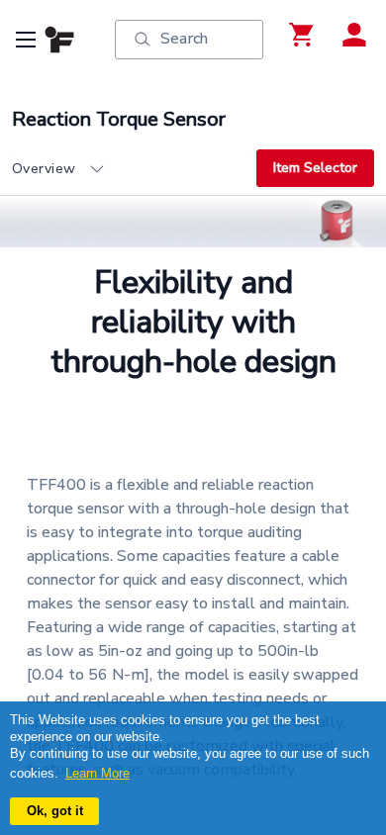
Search (184, 38)
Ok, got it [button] (55, 810)
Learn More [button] (97, 773)
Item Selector (315, 167)
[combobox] (134, 169)
